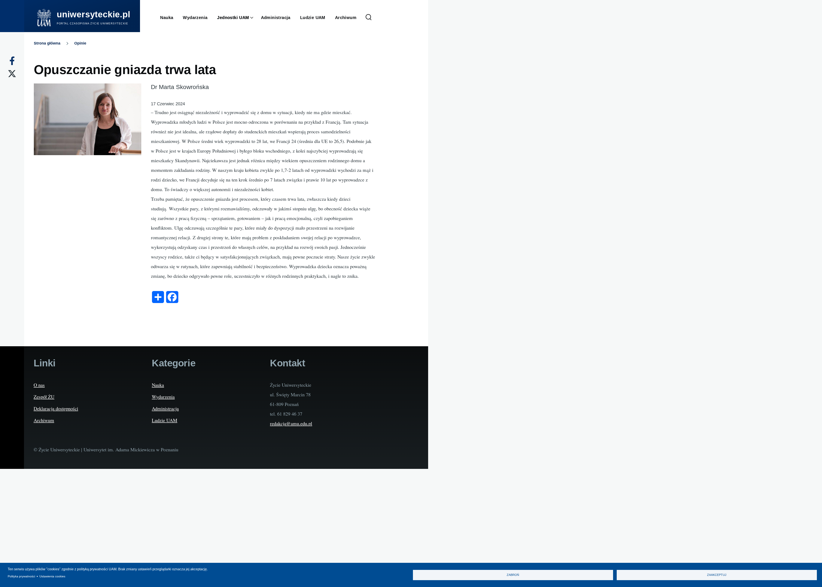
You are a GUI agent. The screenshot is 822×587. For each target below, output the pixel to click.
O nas (39, 385)
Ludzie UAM (164, 420)
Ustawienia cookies (52, 576)
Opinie (80, 43)
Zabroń (513, 575)
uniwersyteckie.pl (93, 14)
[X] (12, 73)
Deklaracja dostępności (56, 408)
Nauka (158, 385)
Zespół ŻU (44, 396)
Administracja (165, 408)
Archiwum (44, 420)
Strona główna (47, 43)
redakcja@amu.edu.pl (291, 423)
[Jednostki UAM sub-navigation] (255, 17)
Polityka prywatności (21, 576)
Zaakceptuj (716, 575)
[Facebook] (12, 60)
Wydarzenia (163, 396)
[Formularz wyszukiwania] (368, 17)
